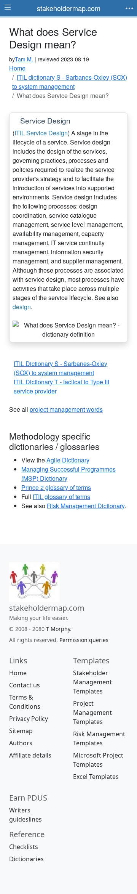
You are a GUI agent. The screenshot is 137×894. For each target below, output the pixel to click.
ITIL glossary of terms (61, 496)
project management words (66, 409)
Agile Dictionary (67, 460)
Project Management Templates (92, 712)
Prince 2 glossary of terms (56, 487)
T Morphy (58, 628)
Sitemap (21, 731)
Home (18, 673)
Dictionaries (26, 859)
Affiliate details (30, 755)
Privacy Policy (28, 718)
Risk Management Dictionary (85, 505)
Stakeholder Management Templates (92, 682)
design (22, 306)
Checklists (23, 847)
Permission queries (83, 640)
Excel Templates (96, 776)
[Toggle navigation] (129, 8)
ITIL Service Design (41, 132)
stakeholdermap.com (68, 8)
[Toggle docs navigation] (8, 7)
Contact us (24, 685)
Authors (20, 743)
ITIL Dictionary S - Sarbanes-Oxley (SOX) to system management (60, 368)
